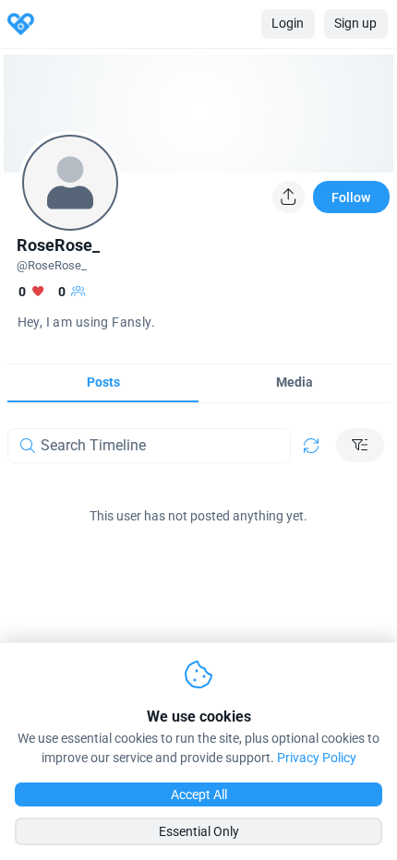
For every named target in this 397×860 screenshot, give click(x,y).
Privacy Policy (316, 757)
